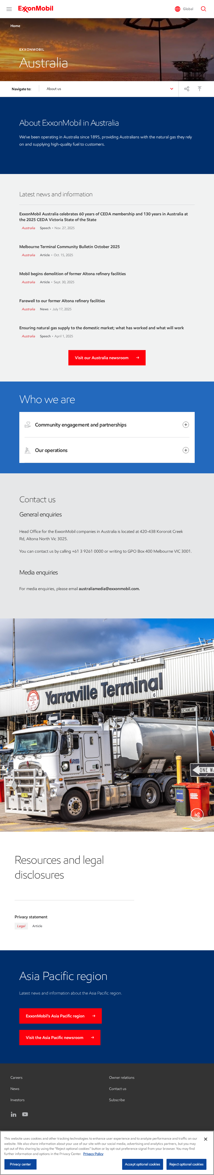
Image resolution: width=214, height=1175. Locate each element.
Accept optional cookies (142, 1164)
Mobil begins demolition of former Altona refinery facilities (72, 273)
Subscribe (117, 1100)
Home (15, 26)
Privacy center (20, 1164)
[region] (107, 1153)
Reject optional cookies (186, 1164)
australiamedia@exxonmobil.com (109, 588)
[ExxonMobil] (38, 9)
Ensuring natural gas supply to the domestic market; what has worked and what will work (101, 327)
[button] (9, 9)
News (14, 1089)
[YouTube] (25, 1114)
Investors (17, 1100)
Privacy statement (31, 916)
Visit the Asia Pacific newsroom (54, 1037)
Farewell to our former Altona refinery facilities (62, 300)
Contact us (117, 1089)
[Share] (186, 88)
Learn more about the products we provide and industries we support (90, 461)
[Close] (205, 1139)
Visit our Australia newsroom (101, 357)
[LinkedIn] (13, 1114)
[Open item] (186, 425)
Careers (16, 1077)
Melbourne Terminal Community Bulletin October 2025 (69, 246)
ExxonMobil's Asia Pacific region (55, 1015)
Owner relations (121, 1077)
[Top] (199, 89)
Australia (28, 228)
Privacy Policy (93, 1154)
